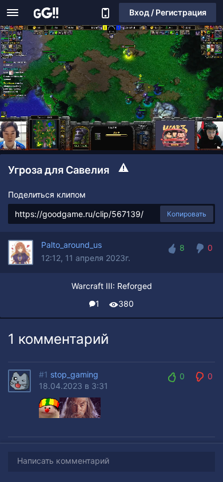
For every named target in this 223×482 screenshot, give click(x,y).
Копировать (186, 214)
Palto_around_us (71, 245)
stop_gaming (74, 374)
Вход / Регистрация (167, 12)
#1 (43, 374)
